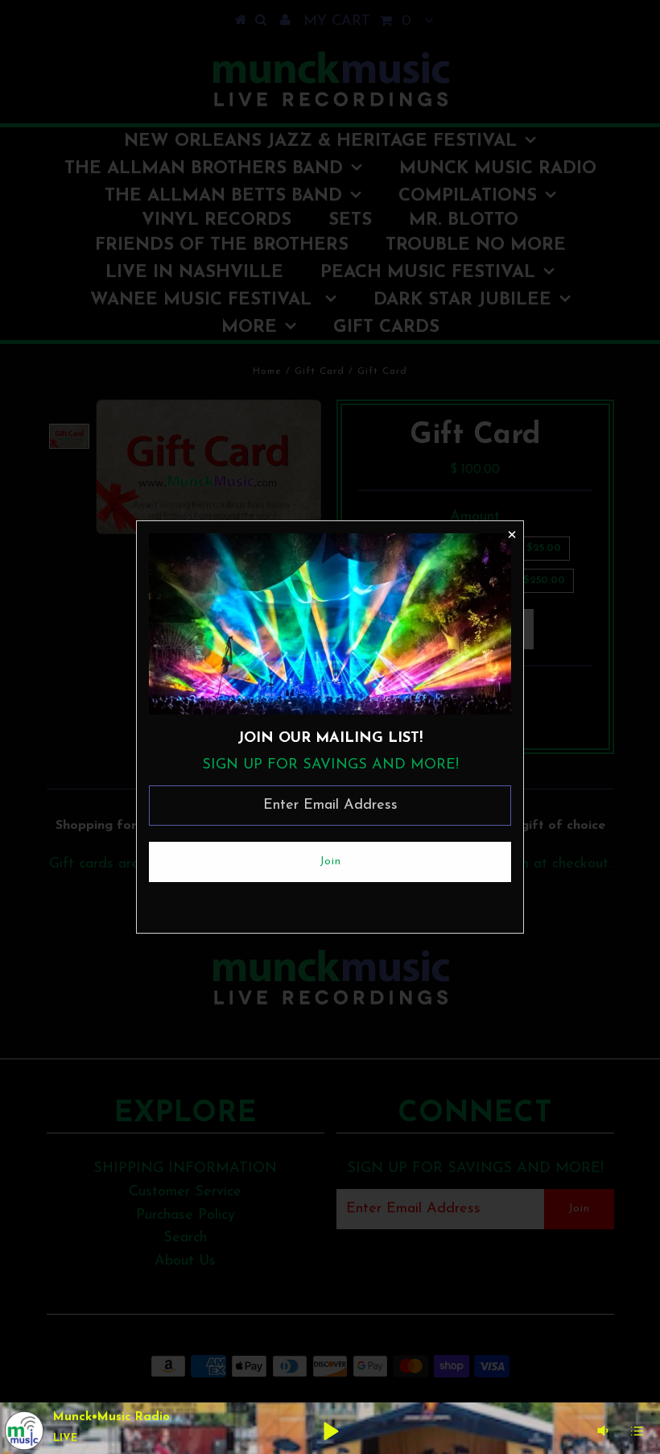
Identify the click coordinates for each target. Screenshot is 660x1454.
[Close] (511, 533)
